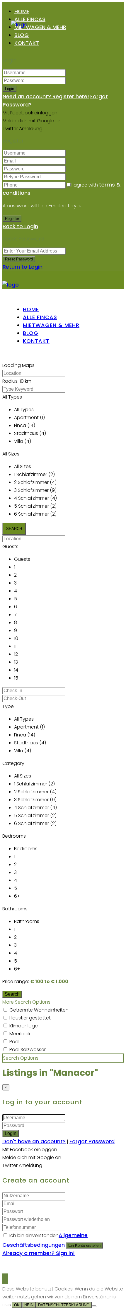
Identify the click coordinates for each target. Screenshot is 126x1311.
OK (17, 1305)
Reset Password (19, 259)
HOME (21, 11)
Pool (14, 1041)
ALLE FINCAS (29, 19)
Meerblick (19, 1033)
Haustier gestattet (30, 1017)
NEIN (28, 1305)
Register (12, 218)
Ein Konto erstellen (84, 1245)
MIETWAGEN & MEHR (40, 27)
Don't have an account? (34, 1141)
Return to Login (22, 266)
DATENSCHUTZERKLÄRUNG (63, 1305)
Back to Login (20, 226)
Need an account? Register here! (46, 96)
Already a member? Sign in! (38, 1253)
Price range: (15, 981)
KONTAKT (26, 43)
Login (9, 89)
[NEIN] (94, 1306)
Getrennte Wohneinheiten (39, 1010)
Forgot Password (92, 1141)
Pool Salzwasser (27, 1049)
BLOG (21, 35)
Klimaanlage (23, 1025)
